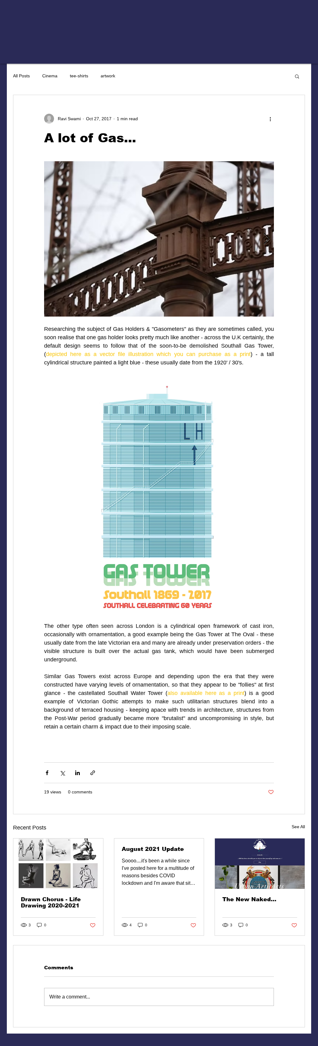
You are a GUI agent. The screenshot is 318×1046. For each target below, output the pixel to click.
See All (298, 826)
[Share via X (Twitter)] (62, 773)
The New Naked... (249, 899)
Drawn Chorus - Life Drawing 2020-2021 (51, 902)
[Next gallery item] (266, 239)
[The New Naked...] (260, 863)
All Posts (21, 75)
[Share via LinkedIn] (77, 773)
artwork (108, 75)
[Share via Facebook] (47, 773)
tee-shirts (79, 75)
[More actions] (270, 118)
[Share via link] (93, 773)
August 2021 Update (153, 849)
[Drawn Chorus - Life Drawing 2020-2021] (58, 863)
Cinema (49, 75)
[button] (297, 76)
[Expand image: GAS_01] (159, 239)
